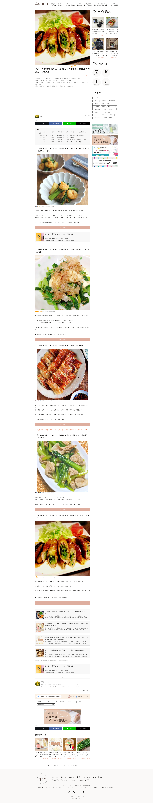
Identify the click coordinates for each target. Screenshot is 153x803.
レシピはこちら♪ (62, 227)
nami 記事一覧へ (84, 690)
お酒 (80, 701)
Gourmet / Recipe (75, 777)
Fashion (55, 777)
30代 (104, 106)
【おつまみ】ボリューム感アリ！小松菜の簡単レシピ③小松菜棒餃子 (57, 137)
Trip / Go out (97, 777)
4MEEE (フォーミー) (97, 787)
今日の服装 (104, 115)
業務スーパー (98, 112)
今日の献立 (107, 112)
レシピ (55, 701)
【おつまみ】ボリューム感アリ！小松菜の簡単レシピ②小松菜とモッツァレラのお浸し (62, 135)
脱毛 (112, 115)
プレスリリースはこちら (68, 785)
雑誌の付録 (97, 109)
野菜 (49, 701)
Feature (73, 780)
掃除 (105, 109)
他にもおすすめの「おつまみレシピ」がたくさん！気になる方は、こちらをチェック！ (61, 430)
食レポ (96, 98)
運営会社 (89, 787)
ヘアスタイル (112, 106)
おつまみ (41, 701)
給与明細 (97, 106)
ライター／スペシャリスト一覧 (79, 787)
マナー (96, 115)
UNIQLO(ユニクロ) (106, 98)
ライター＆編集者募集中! (108, 787)
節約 (103, 103)
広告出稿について (86, 785)
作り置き (104, 100)
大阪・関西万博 (108, 117)
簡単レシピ (72, 701)
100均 (96, 100)
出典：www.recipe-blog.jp (48, 206)
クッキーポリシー (67, 787)
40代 (109, 103)
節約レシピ (41, 704)
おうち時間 (51, 704)
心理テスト (112, 100)
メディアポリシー (47, 787)
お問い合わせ (78, 785)
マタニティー (98, 117)
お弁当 (96, 103)
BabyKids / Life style (59, 780)
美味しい (63, 701)
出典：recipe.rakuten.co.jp (83, 65)
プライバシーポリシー (57, 787)
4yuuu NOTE (84, 780)
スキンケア (112, 109)
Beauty (63, 777)
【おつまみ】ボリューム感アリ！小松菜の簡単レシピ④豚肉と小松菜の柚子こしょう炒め (62, 139)
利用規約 (40, 787)
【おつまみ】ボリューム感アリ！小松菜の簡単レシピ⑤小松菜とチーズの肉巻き (60, 142)
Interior (87, 777)
